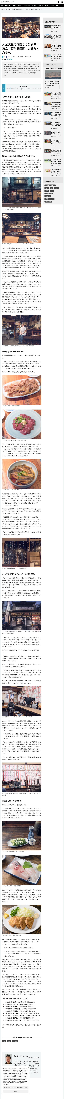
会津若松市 (48, 201)
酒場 (9, 1041)
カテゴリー (7, 5)
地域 (56, 188)
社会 (14, 57)
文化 (9, 57)
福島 (47, 191)
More (57, 5)
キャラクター (49, 193)
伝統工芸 (48, 196)
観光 (47, 188)
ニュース (14, 5)
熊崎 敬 (7, 59)
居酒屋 (15, 1041)
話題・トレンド (49, 199)
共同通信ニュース (50, 185)
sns (52, 191)
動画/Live (41, 5)
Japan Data (27, 5)
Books (46, 5)
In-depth (20, 5)
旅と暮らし (34, 5)
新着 (2, 5)
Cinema (52, 5)
